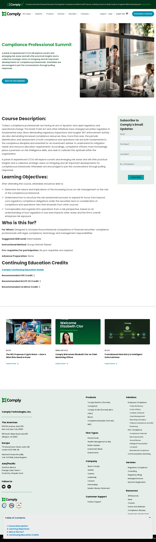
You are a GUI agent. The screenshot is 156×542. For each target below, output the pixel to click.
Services (61, 14)
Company (85, 14)
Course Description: (18, 526)
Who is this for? (16, 532)
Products (49, 14)
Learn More (146, 4)
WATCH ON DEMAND (15, 81)
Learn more (11, 363)
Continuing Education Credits (24, 535)
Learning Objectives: (19, 529)
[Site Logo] (12, 13)
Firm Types (27, 14)
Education (72, 14)
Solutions (38, 14)
